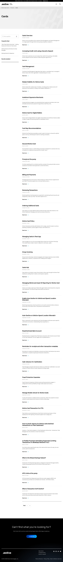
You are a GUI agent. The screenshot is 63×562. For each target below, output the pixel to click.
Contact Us (31, 536)
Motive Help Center (5, 7)
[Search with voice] (16, 36)
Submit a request (42, 554)
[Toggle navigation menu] (56, 4)
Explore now (45, 0)
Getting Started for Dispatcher (7, 53)
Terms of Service (39, 558)
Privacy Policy (47, 558)
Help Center (41, 551)
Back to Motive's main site (56, 558)
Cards (17, 7)
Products (12, 7)
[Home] (7, 4)
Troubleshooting (42, 552)
